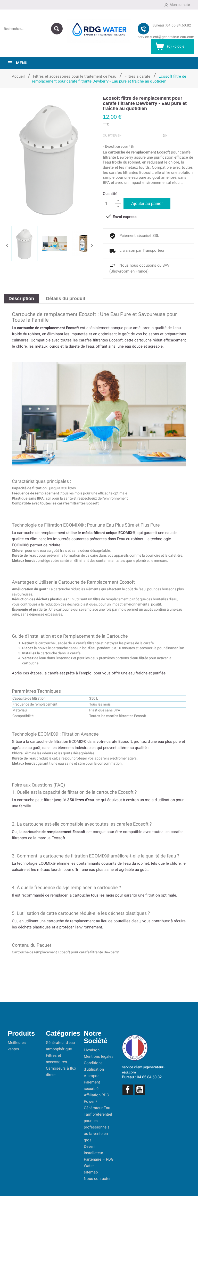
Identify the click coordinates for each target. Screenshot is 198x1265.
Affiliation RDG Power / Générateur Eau (97, 1101)
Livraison (92, 1050)
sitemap (91, 1172)
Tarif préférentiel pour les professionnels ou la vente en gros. (98, 1127)
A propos (92, 1075)
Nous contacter (97, 1178)
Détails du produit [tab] (65, 298)
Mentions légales (98, 1056)
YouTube (140, 1090)
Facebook (127, 1090)
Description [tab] (21, 298)
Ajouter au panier (147, 203)
